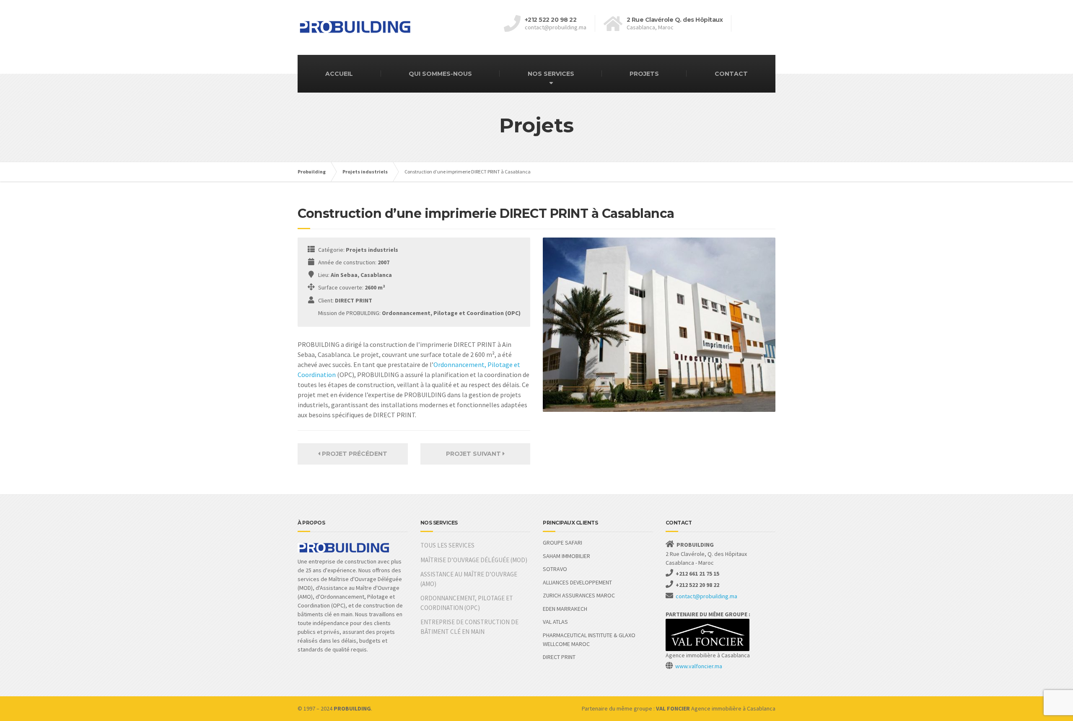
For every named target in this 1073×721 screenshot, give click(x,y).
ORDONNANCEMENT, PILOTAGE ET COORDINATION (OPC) (466, 603)
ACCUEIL (339, 74)
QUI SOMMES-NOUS (440, 74)
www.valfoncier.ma (698, 666)
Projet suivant (474, 453)
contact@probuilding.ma (706, 596)
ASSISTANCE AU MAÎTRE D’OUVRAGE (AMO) (468, 579)
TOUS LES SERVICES (447, 545)
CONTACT (731, 74)
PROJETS (644, 74)
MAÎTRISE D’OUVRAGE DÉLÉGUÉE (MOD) (473, 560)
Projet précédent (353, 453)
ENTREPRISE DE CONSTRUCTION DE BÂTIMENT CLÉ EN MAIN (469, 627)
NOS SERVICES (551, 74)
